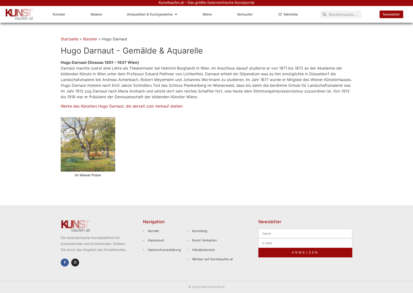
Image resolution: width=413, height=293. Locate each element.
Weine (207, 14)
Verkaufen (245, 14)
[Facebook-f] (65, 263)
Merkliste (291, 14)
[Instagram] (75, 263)
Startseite (69, 39)
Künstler (59, 14)
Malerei (96, 14)
